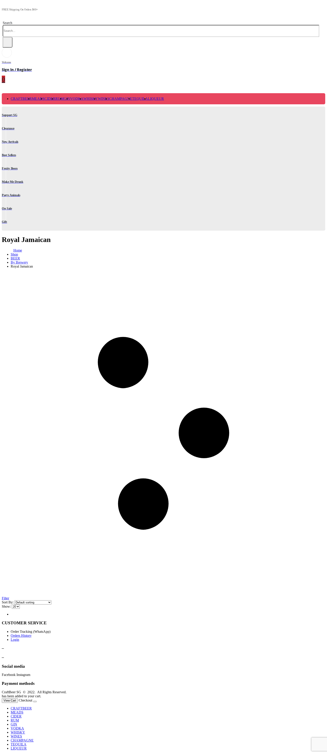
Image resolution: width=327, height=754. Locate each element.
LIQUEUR (156, 99)
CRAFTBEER (21, 99)
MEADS (38, 99)
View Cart (10, 700)
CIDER (49, 99)
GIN (14, 724)
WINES (103, 99)
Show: (6, 606)
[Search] (7, 42)
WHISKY (90, 99)
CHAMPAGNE (120, 99)
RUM (59, 99)
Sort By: (8, 602)
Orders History (21, 635)
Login (15, 639)
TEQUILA (140, 99)
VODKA (76, 99)
